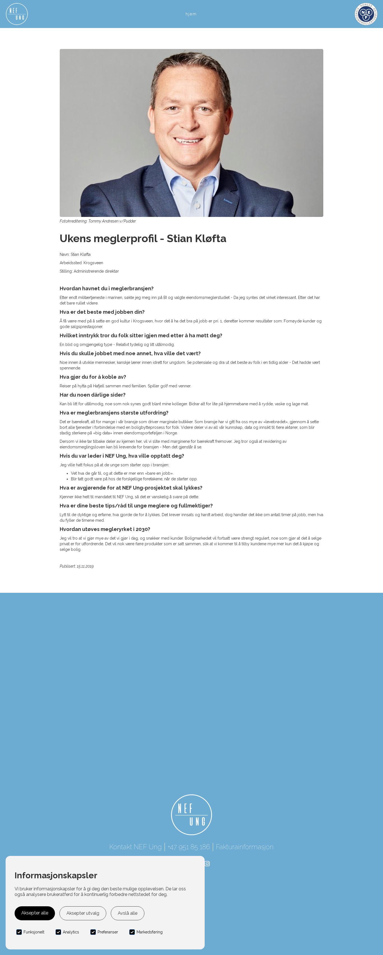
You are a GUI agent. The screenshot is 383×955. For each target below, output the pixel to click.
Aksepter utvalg (82, 913)
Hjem (191, 14)
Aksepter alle (34, 913)
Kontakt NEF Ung (135, 847)
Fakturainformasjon (245, 847)
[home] (17, 14)
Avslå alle (127, 913)
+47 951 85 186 (189, 847)
